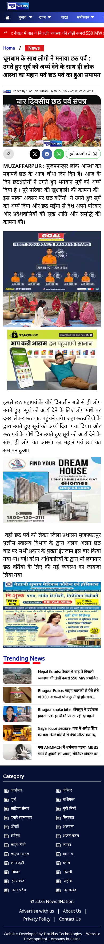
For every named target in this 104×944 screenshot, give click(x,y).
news (34, 48)
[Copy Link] (8, 154)
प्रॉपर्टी (14, 826)
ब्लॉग (65, 862)
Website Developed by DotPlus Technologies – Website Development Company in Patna (52, 936)
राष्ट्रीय (66, 880)
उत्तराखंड (68, 889)
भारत (64, 17)
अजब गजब (70, 835)
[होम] (15, 7)
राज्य (43, 17)
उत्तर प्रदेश (17, 889)
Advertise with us (36, 911)
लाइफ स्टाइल (19, 853)
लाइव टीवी (17, 844)
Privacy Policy (36, 919)
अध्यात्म (67, 826)
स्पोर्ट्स (14, 835)
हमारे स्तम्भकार (20, 817)
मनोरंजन (83, 17)
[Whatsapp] (59, 154)
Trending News (24, 658)
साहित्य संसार (19, 808)
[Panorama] (52, 490)
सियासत (67, 817)
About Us (72, 911)
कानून (66, 844)
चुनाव (24, 17)
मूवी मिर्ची (68, 808)
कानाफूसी (16, 862)
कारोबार (15, 790)
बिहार (14, 871)
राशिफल (68, 799)
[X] (35, 154)
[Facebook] (47, 154)
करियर (66, 790)
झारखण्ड (16, 880)
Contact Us (70, 919)
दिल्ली (66, 871)
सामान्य (67, 853)
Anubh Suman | (39, 91)
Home (9, 48)
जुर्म (12, 799)
